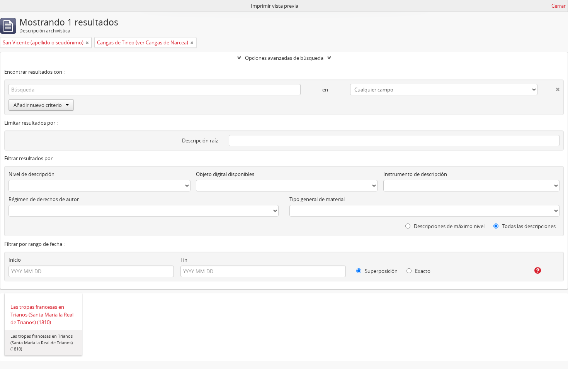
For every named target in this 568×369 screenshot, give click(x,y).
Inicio (15, 259)
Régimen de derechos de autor (44, 199)
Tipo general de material (317, 199)
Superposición (381, 270)
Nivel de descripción (31, 174)
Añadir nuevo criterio (38, 105)
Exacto (422, 270)
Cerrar (558, 5)
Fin (183, 259)
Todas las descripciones (528, 226)
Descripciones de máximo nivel (449, 226)
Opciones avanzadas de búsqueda (284, 57)
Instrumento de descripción (415, 174)
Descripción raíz (200, 140)
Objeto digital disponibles (225, 174)
